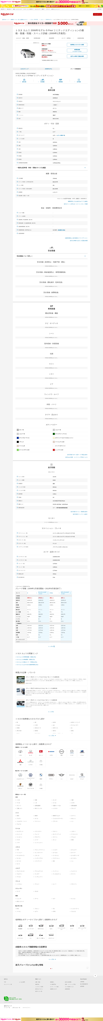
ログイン (98, 14)
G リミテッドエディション (42, 593)
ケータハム (56, 855)
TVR (18, 849)
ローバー (73, 852)
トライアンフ (38, 861)
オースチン (74, 858)
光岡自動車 (37, 805)
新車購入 (52, 982)
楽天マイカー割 (38, 991)
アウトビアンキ (39, 871)
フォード (37, 834)
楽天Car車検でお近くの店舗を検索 (79, 240)
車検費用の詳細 (61, 230)
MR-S (54, 730)
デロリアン (37, 837)
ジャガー (55, 849)
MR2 (72, 730)
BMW (36, 815)
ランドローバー (39, 852)
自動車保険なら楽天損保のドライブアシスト (76, 238)
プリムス (73, 837)
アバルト (19, 876)
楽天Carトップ (5, 19)
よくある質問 (22, 982)
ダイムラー (74, 849)
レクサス (55, 808)
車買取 (37, 38)
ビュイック (19, 834)
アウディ (19, 818)
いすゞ (36, 802)
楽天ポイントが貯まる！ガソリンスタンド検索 (76, 204)
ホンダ (54, 800)
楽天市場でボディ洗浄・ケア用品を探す (77, 454)
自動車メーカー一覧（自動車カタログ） (19, 19)
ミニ (72, 821)
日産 (36, 800)
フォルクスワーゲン (58, 818)
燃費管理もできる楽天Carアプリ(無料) (78, 201)
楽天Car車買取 (68, 982)
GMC (72, 839)
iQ (71, 728)
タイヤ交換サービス (69, 986)
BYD (18, 908)
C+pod (18, 725)
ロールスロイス (20, 855)
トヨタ (18, 800)
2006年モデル (49, 19)
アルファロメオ (20, 871)
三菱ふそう (19, 808)
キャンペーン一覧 (8, 984)
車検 (51, 38)
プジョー (37, 884)
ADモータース (20, 901)
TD (53, 908)
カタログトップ (24, 68)
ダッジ (54, 839)
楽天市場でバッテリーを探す (80, 514)
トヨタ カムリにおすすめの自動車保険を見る (26, 664)
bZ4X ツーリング (75, 722)
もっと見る (50, 646)
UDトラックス (38, 808)
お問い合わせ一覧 (16, 1007)
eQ (53, 725)
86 (17, 722)
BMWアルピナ (56, 815)
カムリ (42, 19)
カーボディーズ (75, 855)
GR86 (18, 728)
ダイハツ (19, 805)
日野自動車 (74, 805)
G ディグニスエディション (65, 593)
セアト (36, 911)
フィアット (56, 871)
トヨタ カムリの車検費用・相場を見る (25, 659)
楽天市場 (99, 9)
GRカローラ (38, 728)
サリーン (55, 837)
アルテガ (19, 824)
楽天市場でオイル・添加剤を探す (79, 511)
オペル (36, 818)
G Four (51, 593)
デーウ (36, 898)
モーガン (19, 858)
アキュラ (73, 808)
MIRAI (36, 730)
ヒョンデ (19, 898)
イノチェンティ (39, 876)
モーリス (19, 861)
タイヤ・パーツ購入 (54, 986)
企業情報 (82, 981)
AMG (18, 815)
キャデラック (20, 831)
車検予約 (37, 984)
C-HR (36, 725)
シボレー (73, 831)
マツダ (18, 802)
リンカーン (19, 837)
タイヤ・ (66, 38)
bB (35, 722)
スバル (54, 802)
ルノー (54, 884)
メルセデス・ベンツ (22, 821)
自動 (80, 38)
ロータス (55, 852)
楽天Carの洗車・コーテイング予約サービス (76, 457)
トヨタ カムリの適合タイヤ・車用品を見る (26, 662)
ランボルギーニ (57, 874)
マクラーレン (56, 858)
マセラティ (19, 874)
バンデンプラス (39, 858)
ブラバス (55, 821)
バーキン (19, 911)
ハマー (18, 842)
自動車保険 (67, 989)
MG (54, 861)
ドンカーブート (75, 908)
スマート (73, 815)
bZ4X (54, 722)
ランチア (37, 874)
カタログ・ (22, 38)
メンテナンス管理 (39, 986)
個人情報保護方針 (84, 984)
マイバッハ (37, 821)
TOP (5, 982)
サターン (55, 831)
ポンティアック (57, 834)
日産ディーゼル (57, 805)
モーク (18, 863)
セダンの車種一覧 (61, 135)
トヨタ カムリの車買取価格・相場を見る (25, 657)
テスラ (18, 839)
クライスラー (38, 831)
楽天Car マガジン (39, 989)
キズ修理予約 (53, 984)
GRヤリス (55, 728)
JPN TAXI (19, 730)
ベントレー (19, 852)
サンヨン (73, 898)
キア (54, 898)
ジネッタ (37, 855)
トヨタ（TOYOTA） (34, 19)
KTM (54, 911)
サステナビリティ (26, 1007)
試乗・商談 (37, 982)
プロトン (37, 908)
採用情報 (82, 986)
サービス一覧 (7, 1007)
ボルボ (36, 891)
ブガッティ (74, 884)
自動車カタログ (53, 989)
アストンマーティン (40, 849)
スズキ (73, 802)
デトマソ (73, 874)
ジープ (36, 839)
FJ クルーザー (74, 725)
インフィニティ (39, 842)
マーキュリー (74, 834)
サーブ (18, 891)
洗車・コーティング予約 (70, 984)
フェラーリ (74, 871)
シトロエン (19, 884)
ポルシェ (73, 818)
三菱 (72, 800)
